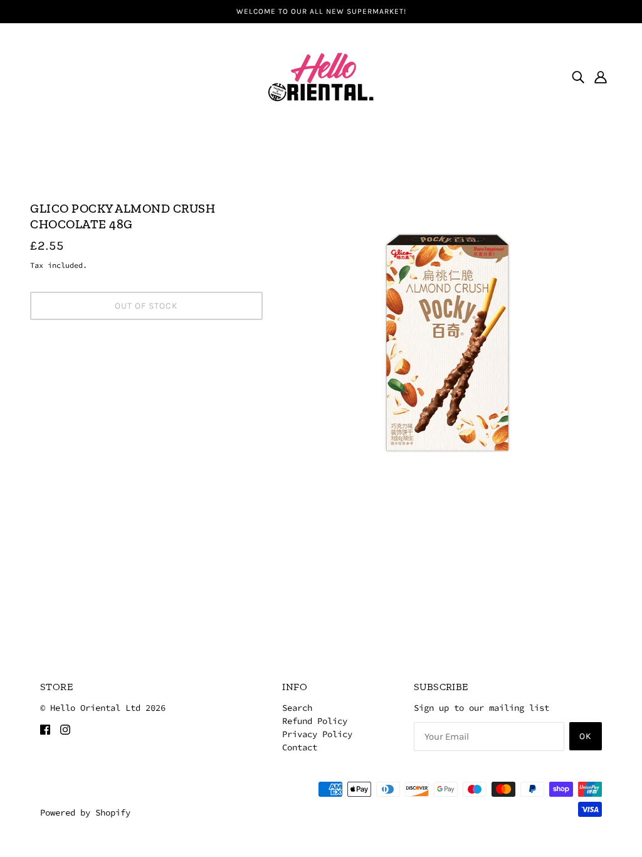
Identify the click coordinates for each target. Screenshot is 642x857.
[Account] (600, 76)
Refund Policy (314, 721)
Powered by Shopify (85, 812)
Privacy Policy (317, 734)
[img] (578, 76)
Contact (299, 747)
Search (297, 707)
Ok (585, 736)
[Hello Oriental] (321, 75)
